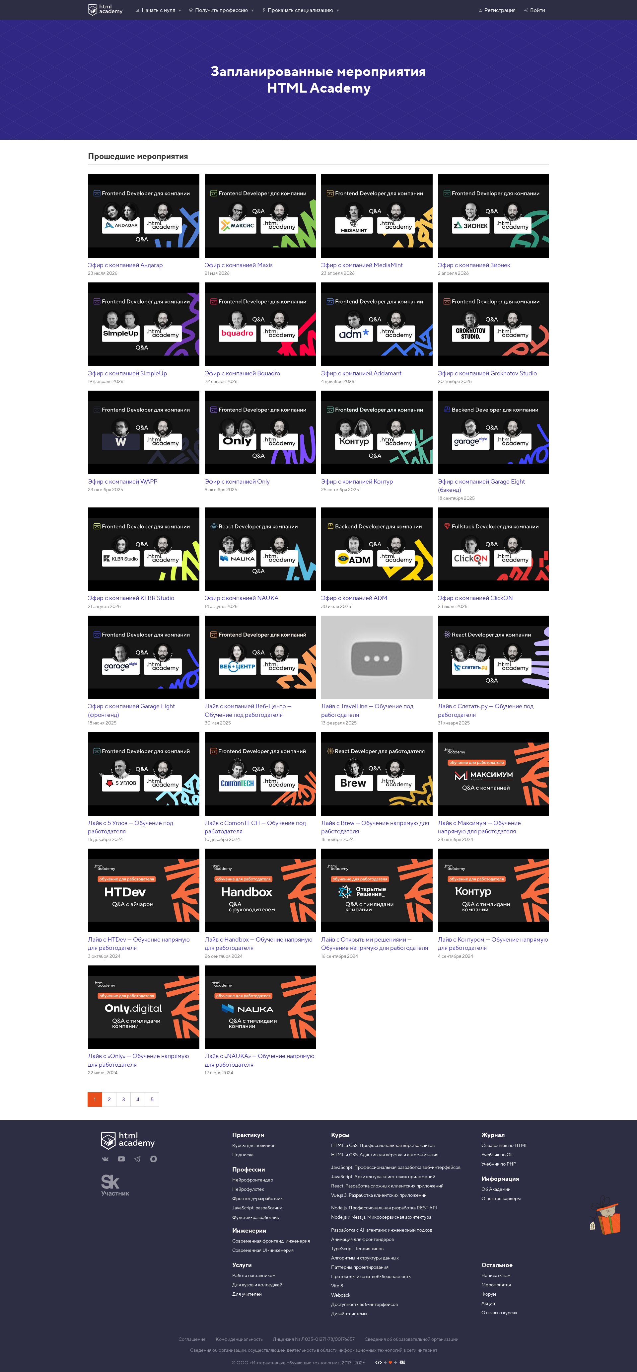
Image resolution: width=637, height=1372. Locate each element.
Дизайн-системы (349, 1314)
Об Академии (496, 1189)
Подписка (242, 1155)
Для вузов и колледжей (257, 1285)
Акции (488, 1304)
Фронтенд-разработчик (257, 1199)
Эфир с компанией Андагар (125, 265)
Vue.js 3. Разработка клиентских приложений (379, 1195)
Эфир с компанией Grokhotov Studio (487, 373)
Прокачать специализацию (300, 10)
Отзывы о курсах (499, 1313)
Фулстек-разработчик (255, 1218)
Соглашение (192, 1339)
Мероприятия (496, 1285)
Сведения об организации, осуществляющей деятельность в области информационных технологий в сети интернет (313, 1350)
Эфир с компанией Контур (357, 482)
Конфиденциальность (239, 1339)
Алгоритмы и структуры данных (365, 1258)
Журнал (493, 1135)
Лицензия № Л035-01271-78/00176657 (314, 1339)
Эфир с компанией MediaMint (362, 265)
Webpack (340, 1295)
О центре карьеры (501, 1199)
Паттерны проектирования (360, 1267)
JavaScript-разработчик (257, 1208)
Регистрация (500, 10)
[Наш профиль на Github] (390, 1363)
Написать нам (496, 1276)
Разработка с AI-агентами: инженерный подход (381, 1230)
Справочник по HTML (504, 1146)
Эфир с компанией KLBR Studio (131, 598)
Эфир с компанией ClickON (475, 598)
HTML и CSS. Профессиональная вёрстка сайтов (383, 1146)
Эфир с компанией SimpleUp (127, 373)
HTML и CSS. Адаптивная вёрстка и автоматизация (384, 1155)
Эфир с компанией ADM (354, 598)
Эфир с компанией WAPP (122, 482)
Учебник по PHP (498, 1164)
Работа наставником (253, 1276)
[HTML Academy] (105, 10)
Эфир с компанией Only (237, 482)
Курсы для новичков (253, 1146)
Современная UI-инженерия (263, 1251)
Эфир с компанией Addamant (361, 373)
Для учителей (247, 1294)
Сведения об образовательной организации (412, 1339)
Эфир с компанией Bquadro (242, 373)
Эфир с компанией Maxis (239, 265)
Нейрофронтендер (252, 1180)
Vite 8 (337, 1286)
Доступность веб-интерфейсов (364, 1305)
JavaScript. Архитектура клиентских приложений (383, 1177)
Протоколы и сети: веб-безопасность (371, 1277)
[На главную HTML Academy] (158, 1142)
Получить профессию (221, 10)
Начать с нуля (158, 10)
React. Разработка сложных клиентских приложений (387, 1186)
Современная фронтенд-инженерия (271, 1241)
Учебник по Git (497, 1155)
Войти (537, 10)
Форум (488, 1294)
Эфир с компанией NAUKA (241, 598)
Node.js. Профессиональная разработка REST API (384, 1208)
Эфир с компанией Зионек (474, 265)
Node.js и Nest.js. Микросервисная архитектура (381, 1217)
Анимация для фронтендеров (362, 1240)
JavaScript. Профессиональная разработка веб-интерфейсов (395, 1168)
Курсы (340, 1135)
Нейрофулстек (248, 1189)
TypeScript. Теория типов (357, 1249)
